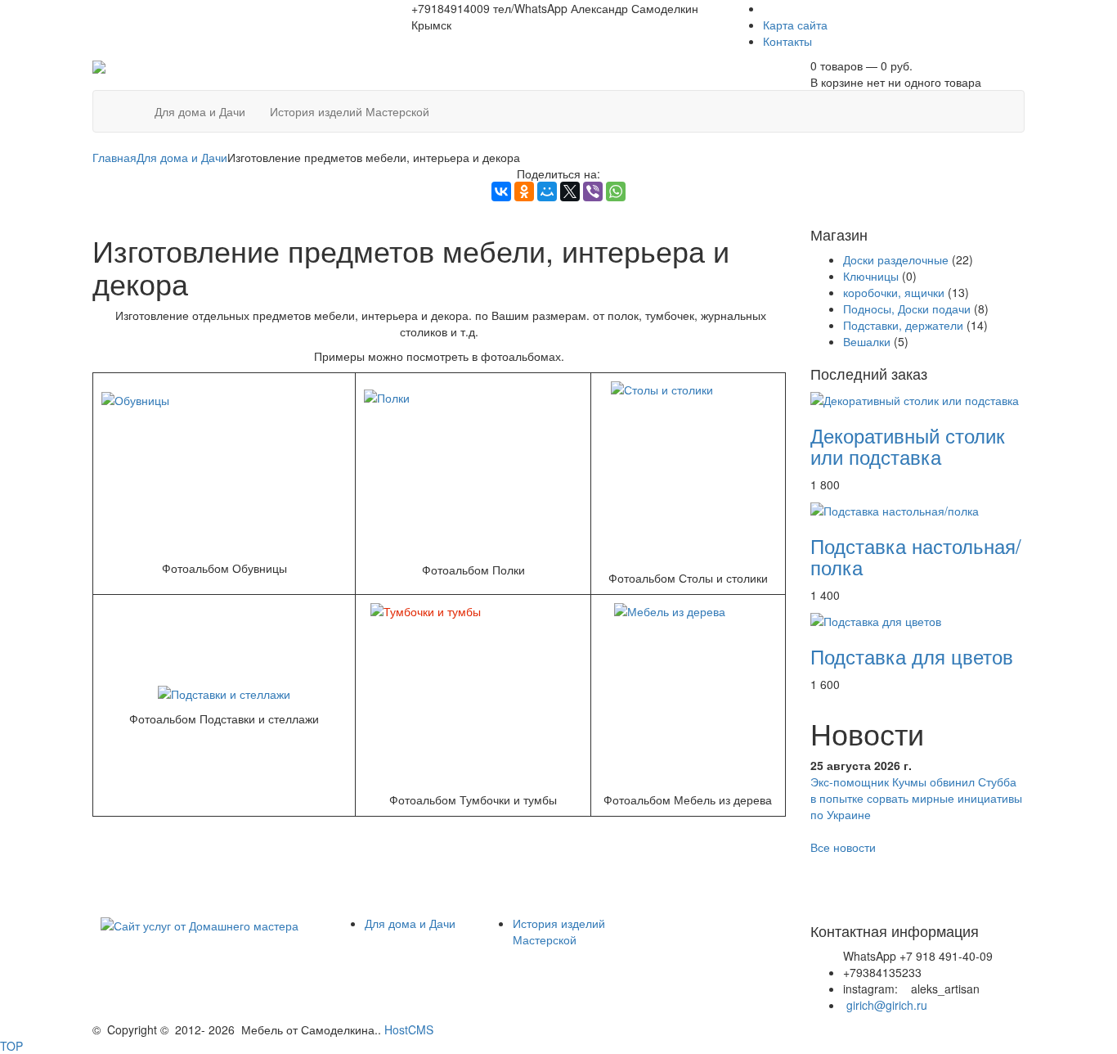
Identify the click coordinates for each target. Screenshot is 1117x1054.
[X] (570, 191)
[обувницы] (224, 472)
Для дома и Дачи (182, 157)
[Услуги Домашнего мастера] (199, 923)
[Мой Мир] (547, 191)
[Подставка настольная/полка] (894, 509)
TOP (11, 1046)
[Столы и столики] (688, 471)
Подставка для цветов (911, 656)
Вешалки (866, 341)
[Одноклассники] (524, 191)
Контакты (787, 41)
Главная (114, 157)
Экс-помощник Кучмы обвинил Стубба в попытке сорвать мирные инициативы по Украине (916, 797)
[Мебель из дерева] (688, 693)
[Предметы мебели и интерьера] (98, 65)
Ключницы (871, 276)
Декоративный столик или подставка (907, 446)
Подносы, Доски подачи (907, 308)
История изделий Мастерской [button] (349, 111)
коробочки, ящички (893, 292)
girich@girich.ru (886, 1005)
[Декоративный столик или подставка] (914, 398)
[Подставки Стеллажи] (224, 692)
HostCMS (408, 1029)
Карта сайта (795, 24)
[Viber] (593, 191)
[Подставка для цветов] (875, 619)
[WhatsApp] (616, 191)
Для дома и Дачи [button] (200, 111)
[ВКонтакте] (501, 191)
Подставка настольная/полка (915, 556)
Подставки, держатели (903, 325)
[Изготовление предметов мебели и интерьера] (130, 103)
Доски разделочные (896, 259)
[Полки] (473, 471)
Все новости (843, 847)
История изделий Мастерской (559, 931)
